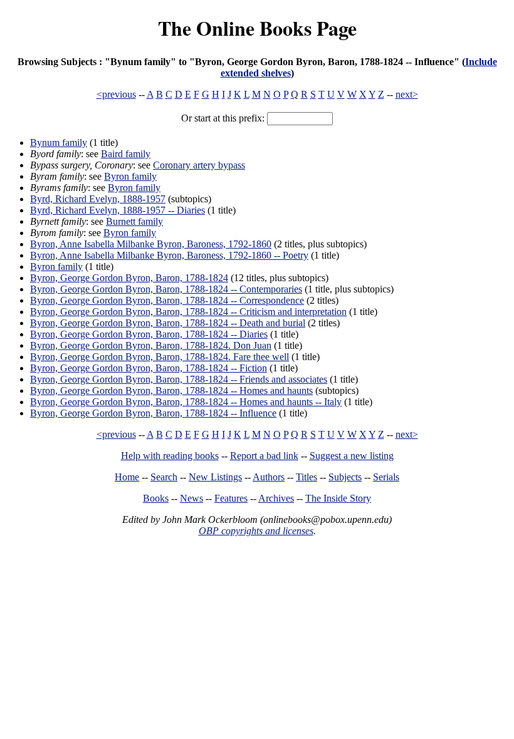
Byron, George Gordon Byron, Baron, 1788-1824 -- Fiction (148, 368)
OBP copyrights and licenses (256, 530)
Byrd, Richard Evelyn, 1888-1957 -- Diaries (117, 210)
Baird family (125, 153)
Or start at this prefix (221, 118)
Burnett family (134, 221)
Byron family (130, 176)
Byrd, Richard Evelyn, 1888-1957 (97, 199)
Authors (269, 477)
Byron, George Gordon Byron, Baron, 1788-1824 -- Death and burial (167, 323)
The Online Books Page (257, 28)
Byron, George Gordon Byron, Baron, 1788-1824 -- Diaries (149, 334)
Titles (306, 477)
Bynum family (58, 142)
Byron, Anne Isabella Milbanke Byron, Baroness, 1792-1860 (150, 244)
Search (163, 477)
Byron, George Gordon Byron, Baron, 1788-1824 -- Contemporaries (166, 289)
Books (156, 498)
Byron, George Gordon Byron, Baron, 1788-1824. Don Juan (150, 345)
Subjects (345, 477)
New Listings (215, 477)
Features (231, 498)
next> (407, 94)
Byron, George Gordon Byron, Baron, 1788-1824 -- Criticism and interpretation (188, 311)
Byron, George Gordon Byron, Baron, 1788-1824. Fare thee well (159, 356)
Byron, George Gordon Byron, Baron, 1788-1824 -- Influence (153, 413)
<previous (116, 94)
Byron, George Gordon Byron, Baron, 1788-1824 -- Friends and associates (178, 379)
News (191, 498)
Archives (276, 498)
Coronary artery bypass (199, 165)
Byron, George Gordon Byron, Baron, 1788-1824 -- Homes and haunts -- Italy (186, 401)
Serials (386, 477)
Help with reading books (170, 455)
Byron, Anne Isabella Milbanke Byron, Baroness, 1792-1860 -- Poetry (169, 255)
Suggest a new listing (352, 455)
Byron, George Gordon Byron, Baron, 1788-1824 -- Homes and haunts (171, 390)
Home (127, 477)
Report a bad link (264, 455)
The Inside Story (338, 498)
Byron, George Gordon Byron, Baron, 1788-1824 (129, 277)
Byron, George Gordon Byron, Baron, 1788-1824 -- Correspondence (167, 300)
